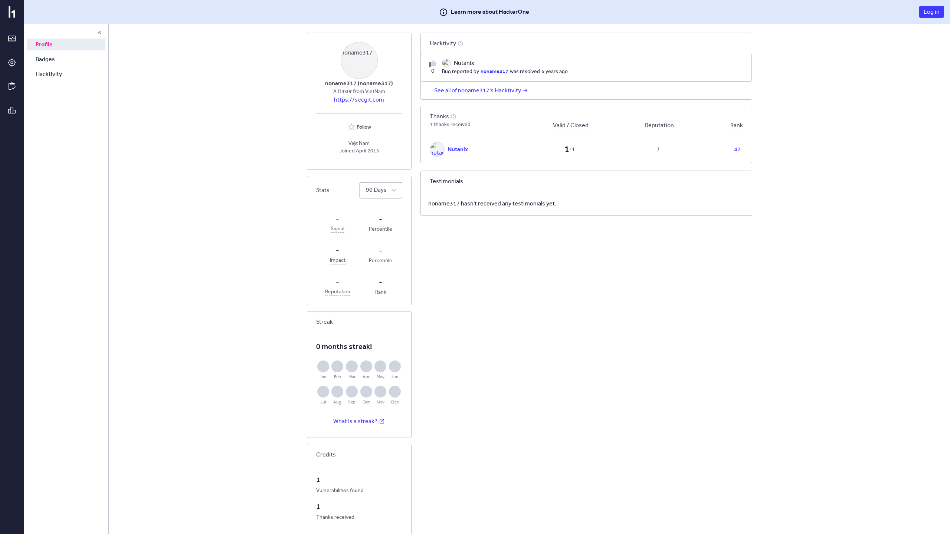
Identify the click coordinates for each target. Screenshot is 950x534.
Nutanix (458, 149)
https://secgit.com (359, 99)
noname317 (494, 71)
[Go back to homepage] (12, 12)
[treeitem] (66, 44)
